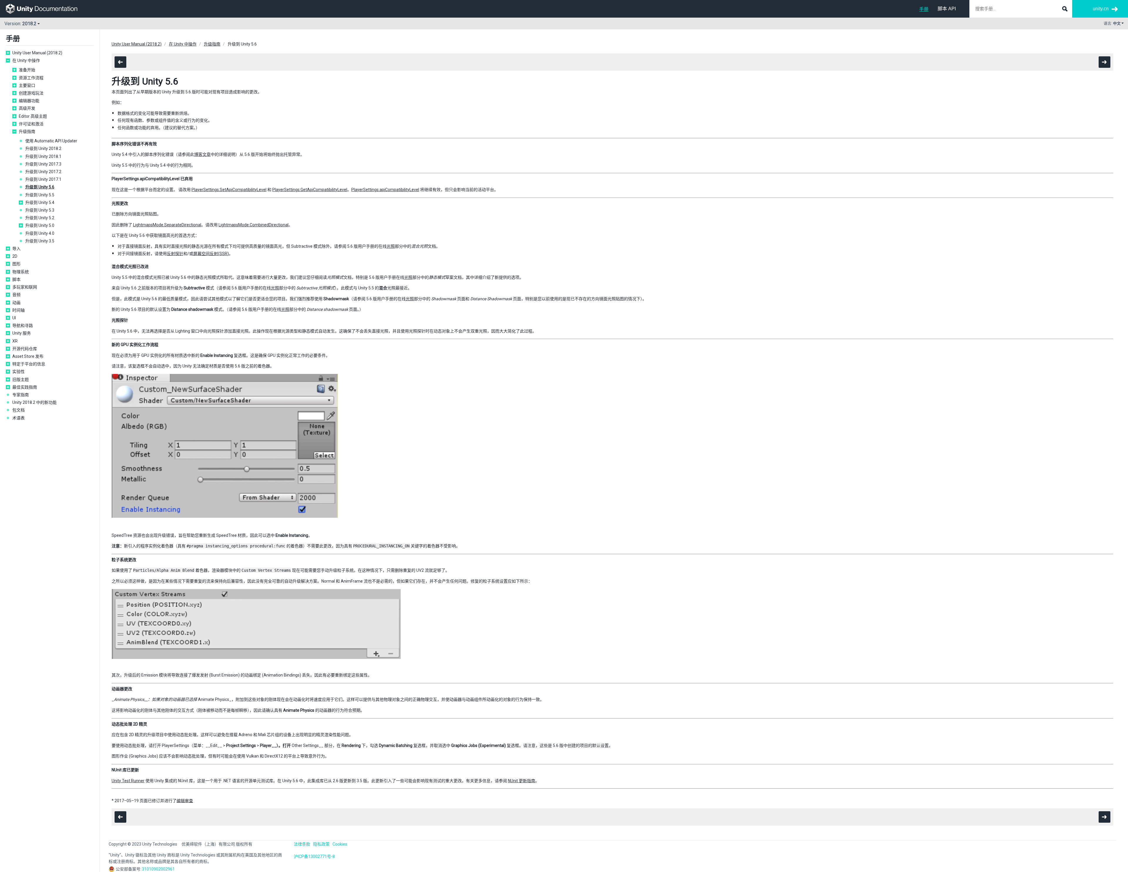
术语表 (18, 418)
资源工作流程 (31, 77)
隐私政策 (321, 844)
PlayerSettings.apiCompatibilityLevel (385, 189)
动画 (16, 302)
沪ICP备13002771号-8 (314, 856)
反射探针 (175, 253)
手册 (924, 9)
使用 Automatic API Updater (51, 141)
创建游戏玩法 (31, 93)
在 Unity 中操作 (26, 60)
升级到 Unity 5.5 (39, 195)
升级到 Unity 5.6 (39, 187)
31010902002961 (158, 869)
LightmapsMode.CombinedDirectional (253, 224)
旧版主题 (20, 379)
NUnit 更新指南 (521, 780)
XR (15, 341)
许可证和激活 (31, 124)
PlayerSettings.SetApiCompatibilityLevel (229, 189)
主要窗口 (27, 85)
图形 (16, 264)
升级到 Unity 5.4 (39, 202)
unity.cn (1101, 8)
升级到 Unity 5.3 (39, 210)
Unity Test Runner (128, 780)
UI (14, 318)
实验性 (18, 371)
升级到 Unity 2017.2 (43, 171)
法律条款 (302, 844)
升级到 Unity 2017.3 (43, 164)
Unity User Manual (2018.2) (37, 52)
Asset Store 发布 (27, 356)
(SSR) (223, 253)
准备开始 (27, 70)
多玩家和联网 (24, 287)
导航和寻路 (22, 325)
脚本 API (947, 8)
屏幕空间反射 (205, 253)
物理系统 (20, 271)
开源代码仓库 (24, 348)
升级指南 (27, 131)
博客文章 (202, 154)
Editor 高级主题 (33, 116)
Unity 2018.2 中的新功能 (34, 402)
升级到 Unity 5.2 (39, 217)
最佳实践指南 (24, 387)
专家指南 (20, 394)
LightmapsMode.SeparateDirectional (167, 224)
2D (14, 256)
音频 (16, 294)
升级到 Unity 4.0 (39, 233)
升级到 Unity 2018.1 (43, 156)
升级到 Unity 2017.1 (43, 179)
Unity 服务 (21, 333)
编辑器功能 (29, 100)
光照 (391, 246)
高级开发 (27, 108)
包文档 (18, 410)
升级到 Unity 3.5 (39, 241)
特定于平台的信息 (28, 364)
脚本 (16, 279)
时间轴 (18, 310)
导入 (16, 248)
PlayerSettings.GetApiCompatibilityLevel (309, 189)
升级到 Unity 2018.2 (43, 148)
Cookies (340, 844)
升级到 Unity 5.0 (39, 225)
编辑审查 (185, 800)
